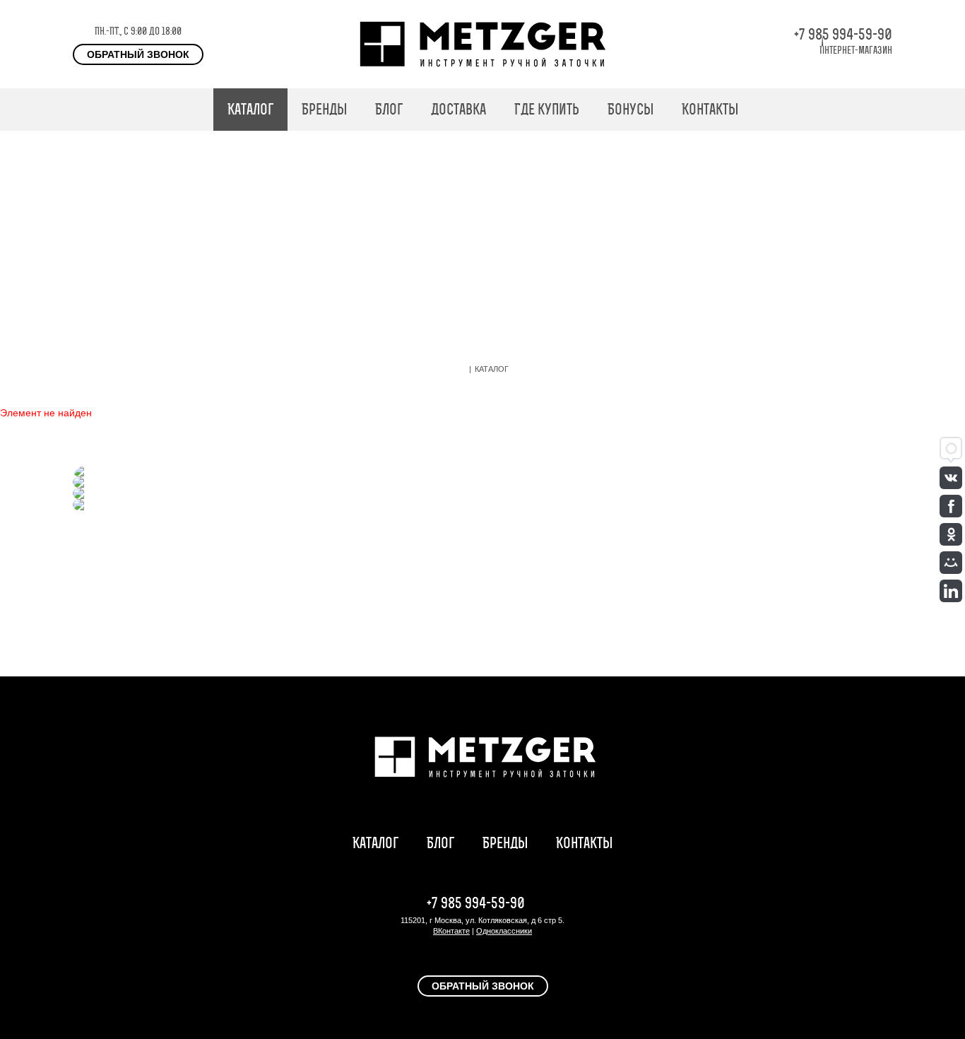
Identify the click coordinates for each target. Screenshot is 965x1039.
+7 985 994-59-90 (843, 34)
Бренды (324, 109)
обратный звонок (138, 54)
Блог (389, 109)
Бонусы (630, 109)
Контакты (710, 109)
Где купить (546, 109)
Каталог (250, 109)
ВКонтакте (451, 931)
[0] (885, 109)
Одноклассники (504, 931)
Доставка (458, 109)
